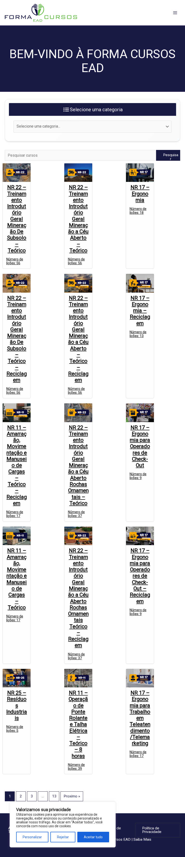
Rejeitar (63, 837)
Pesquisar (170, 157)
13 (54, 796)
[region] (63, 824)
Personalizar (32, 837)
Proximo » (72, 796)
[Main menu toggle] (175, 13)
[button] (157, 830)
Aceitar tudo (93, 837)
